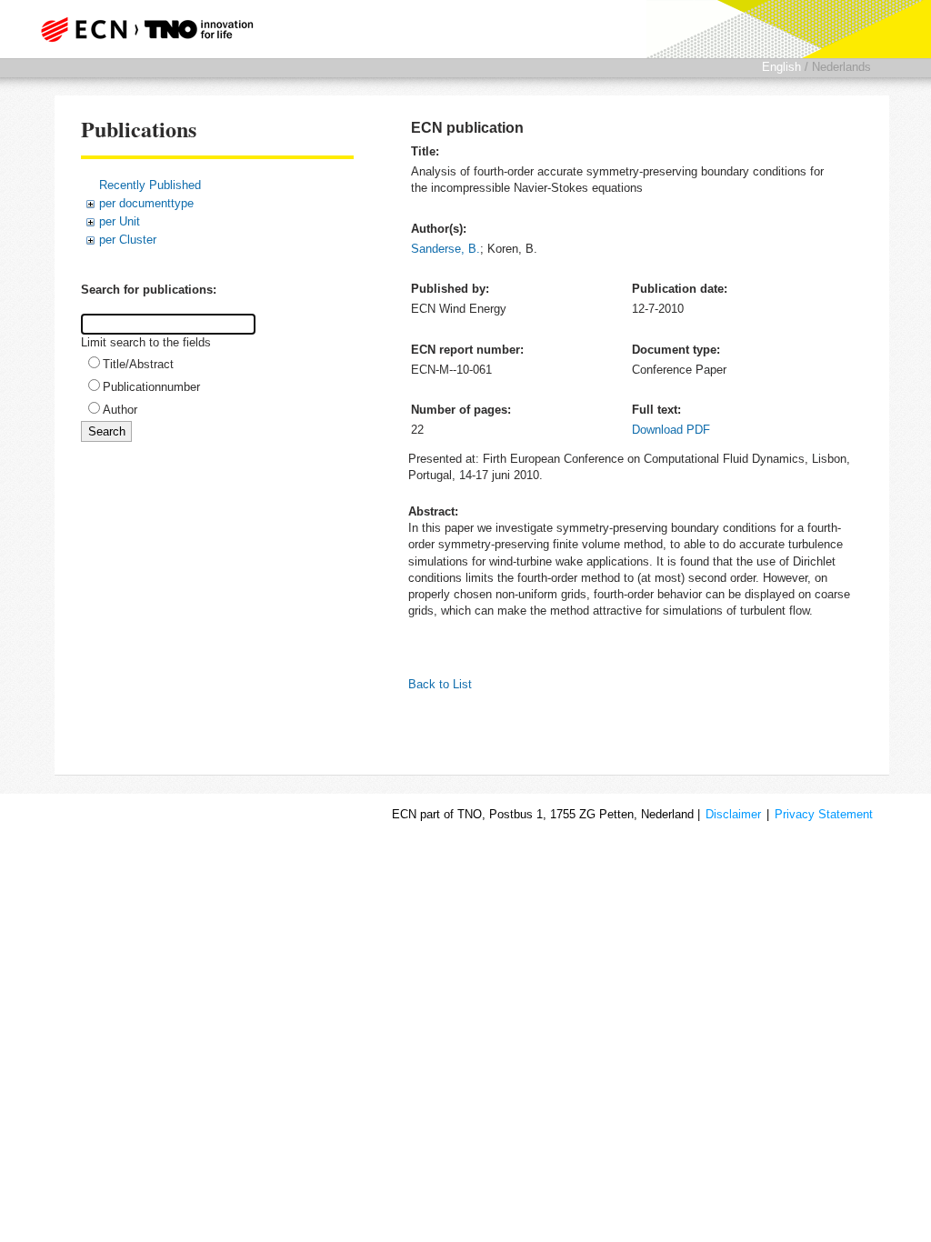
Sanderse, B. (445, 248)
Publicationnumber (151, 387)
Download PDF (671, 429)
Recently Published (150, 185)
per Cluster (127, 239)
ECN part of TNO (151, 29)
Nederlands (841, 67)
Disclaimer (733, 814)
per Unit (119, 221)
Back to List (440, 684)
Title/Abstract (138, 364)
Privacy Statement (824, 814)
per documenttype (146, 203)
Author (120, 409)
